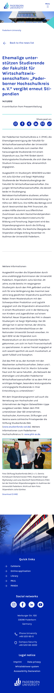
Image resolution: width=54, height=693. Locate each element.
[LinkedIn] (32, 604)
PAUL (13, 580)
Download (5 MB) (10, 494)
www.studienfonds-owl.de (16, 426)
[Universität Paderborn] (27, 682)
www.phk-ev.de (32, 434)
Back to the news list (22, 42)
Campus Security (28, 641)
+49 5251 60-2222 (28, 645)
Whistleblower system (27, 666)
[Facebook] (23, 604)
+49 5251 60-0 (26, 636)
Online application (21, 571)
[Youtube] (40, 604)
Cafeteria (15, 566)
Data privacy (34, 661)
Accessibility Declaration (27, 671)
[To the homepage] (13, 5)
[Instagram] (14, 604)
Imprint (17, 661)
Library (14, 576)
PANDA (14, 585)
